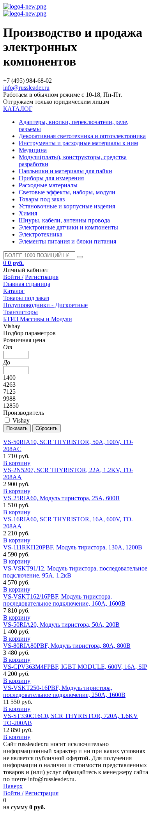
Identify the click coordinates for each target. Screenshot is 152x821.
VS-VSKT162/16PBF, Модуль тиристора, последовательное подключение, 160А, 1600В (64, 600)
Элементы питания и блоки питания (67, 241)
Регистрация (41, 277)
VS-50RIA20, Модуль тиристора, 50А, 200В (61, 624)
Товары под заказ (42, 199)
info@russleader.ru (26, 87)
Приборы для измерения (51, 178)
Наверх (13, 786)
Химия (28, 213)
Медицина (33, 150)
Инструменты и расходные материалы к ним (78, 143)
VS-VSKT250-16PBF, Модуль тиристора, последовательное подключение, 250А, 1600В (64, 691)
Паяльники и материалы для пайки (65, 171)
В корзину (16, 463)
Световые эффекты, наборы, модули (67, 192)
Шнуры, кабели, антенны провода (64, 220)
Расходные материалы (48, 185)
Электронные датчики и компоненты (68, 227)
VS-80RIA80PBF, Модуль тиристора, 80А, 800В (67, 645)
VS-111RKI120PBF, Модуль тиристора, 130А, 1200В (72, 547)
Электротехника (40, 234)
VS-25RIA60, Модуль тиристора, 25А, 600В (61, 498)
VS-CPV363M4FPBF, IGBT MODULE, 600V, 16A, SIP (75, 666)
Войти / (13, 277)
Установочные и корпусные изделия (67, 206)
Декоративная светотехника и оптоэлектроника (82, 136)
